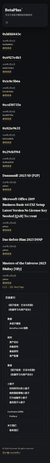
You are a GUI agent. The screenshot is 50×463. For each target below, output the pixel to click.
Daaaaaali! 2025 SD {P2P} (21, 175)
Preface (13, 416)
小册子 (11, 383)
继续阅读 (6, 48)
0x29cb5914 (11, 152)
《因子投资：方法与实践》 (21, 305)
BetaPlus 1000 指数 (18, 328)
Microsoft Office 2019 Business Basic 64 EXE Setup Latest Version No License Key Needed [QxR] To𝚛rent (24, 207)
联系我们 (13, 430)
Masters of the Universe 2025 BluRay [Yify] (24, 266)
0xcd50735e (11, 104)
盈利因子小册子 (17, 402)
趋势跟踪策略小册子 (19, 393)
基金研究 (13, 351)
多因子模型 (15, 323)
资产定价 (13, 342)
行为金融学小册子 (18, 397)
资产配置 (13, 356)
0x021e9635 (11, 128)
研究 (10, 337)
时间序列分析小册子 (19, 388)
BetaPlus (14, 10)
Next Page (19, 287)
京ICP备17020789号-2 (11, 452)
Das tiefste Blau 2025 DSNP (22, 239)
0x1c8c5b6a (11, 81)
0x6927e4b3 (11, 57)
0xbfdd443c (11, 34)
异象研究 (13, 346)
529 (11, 287)
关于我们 (12, 425)
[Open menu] (6, 22)
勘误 (10, 365)
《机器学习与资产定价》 (20, 309)
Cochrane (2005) (15, 411)
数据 (10, 319)
